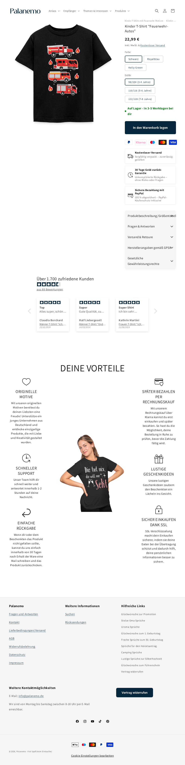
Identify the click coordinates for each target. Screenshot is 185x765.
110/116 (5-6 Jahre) (140, 90)
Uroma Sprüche (130, 626)
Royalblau (153, 59)
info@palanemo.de (31, 696)
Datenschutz (17, 655)
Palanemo (21, 751)
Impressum (16, 663)
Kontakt (14, 622)
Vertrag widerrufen (132, 671)
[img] (94, 284)
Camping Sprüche (131, 652)
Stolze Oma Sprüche (133, 620)
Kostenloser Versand (152, 45)
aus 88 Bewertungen (50, 289)
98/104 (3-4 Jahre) (139, 82)
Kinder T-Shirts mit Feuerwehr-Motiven (144, 21)
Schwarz (133, 59)
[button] (54, 11)
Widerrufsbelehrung (22, 646)
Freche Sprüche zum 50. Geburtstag (142, 639)
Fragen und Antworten (23, 614)
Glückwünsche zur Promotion (138, 614)
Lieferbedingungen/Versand (27, 630)
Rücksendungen (75, 622)
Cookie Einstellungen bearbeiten (92, 756)
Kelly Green (135, 67)
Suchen (70, 614)
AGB (11, 638)
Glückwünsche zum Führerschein (140, 665)
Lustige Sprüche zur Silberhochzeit (141, 658)
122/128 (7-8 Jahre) (140, 99)
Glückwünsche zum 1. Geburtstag (140, 633)
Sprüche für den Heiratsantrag (139, 646)
